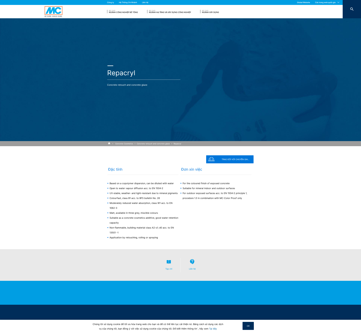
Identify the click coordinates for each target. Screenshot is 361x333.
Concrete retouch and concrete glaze (153, 144)
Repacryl (177, 144)
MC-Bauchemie (53, 11)
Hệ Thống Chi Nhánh (128, 2)
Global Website (303, 2)
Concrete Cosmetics (124, 144)
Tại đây (213, 328)
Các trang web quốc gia (325, 2)
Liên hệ (145, 2)
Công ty (110, 2)
